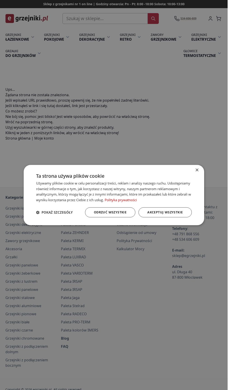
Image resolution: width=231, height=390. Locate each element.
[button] (54, 212)
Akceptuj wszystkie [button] (165, 212)
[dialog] (114, 195)
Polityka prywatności (121, 200)
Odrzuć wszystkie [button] (110, 212)
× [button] (197, 170)
